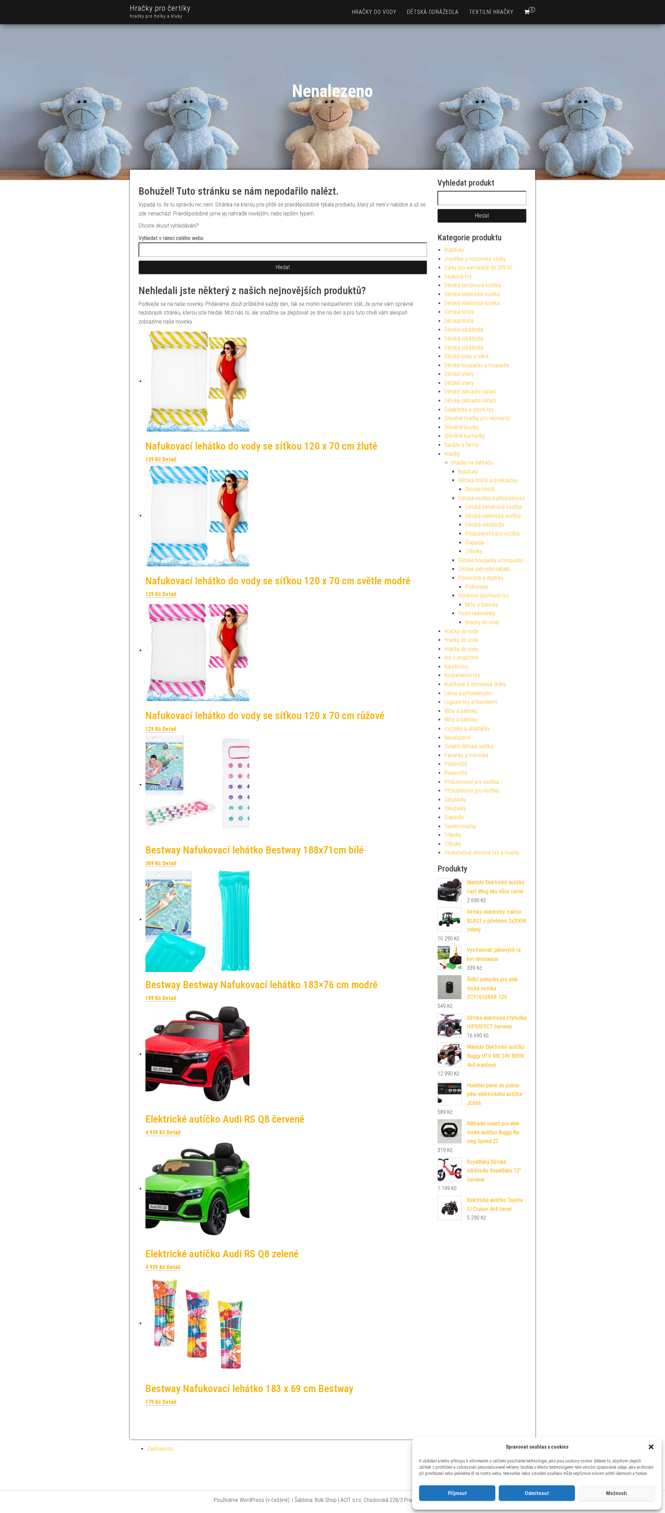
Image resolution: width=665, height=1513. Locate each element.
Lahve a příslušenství (467, 693)
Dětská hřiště (459, 312)
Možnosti (616, 1493)
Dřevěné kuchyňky (464, 436)
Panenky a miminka (466, 755)
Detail (169, 459)
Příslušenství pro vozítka (492, 533)
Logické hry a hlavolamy (471, 702)
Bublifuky (454, 250)
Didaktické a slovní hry (469, 409)
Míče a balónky (481, 604)
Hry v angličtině (461, 657)
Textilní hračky (491, 12)
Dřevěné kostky (461, 427)
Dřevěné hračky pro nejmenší (476, 418)
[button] (651, 1446)
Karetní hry (456, 666)
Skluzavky (455, 799)
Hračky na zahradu (472, 462)
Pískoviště (476, 587)
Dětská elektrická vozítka (472, 294)
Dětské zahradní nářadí (470, 391)
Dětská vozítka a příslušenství (491, 498)
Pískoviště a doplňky (481, 578)
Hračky (452, 454)
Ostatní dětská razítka (468, 746)
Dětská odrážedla (433, 12)
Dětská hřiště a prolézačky (487, 480)
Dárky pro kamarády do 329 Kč (478, 267)
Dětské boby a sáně (466, 356)
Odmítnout (537, 1493)
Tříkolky (473, 551)
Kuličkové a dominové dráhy (475, 684)
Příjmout (457, 1493)
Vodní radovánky (476, 613)
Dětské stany (459, 374)
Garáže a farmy (461, 445)
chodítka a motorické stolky (475, 259)
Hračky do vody (374, 12)
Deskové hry (458, 276)
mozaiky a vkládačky (467, 728)
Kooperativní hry (462, 675)
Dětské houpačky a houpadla (476, 365)
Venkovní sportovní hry (483, 595)
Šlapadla (474, 542)
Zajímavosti (160, 1448)
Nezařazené (457, 737)
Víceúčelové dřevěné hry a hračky (482, 852)
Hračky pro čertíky (160, 8)
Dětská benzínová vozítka (472, 285)
